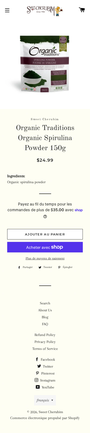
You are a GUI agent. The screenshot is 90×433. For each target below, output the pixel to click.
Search (45, 303)
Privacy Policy (45, 342)
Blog (45, 317)
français (43, 400)
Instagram (47, 380)
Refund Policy (45, 335)
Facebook (47, 359)
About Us (45, 310)
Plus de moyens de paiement (45, 258)
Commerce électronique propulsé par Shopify (45, 418)
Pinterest (47, 373)
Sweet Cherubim (51, 412)
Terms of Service (45, 349)
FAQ (45, 324)
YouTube (47, 387)
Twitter (47, 366)
